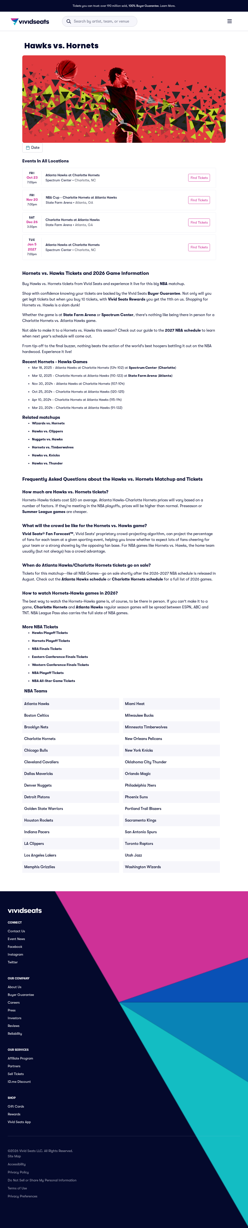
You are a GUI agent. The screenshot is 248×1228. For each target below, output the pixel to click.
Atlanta (165, 376)
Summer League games (43, 512)
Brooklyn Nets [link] (36, 727)
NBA (164, 284)
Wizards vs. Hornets (48, 423)
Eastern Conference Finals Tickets (60, 657)
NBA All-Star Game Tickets (53, 681)
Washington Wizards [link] (143, 867)
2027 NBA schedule (183, 330)
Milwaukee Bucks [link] (139, 715)
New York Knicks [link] (139, 750)
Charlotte (167, 368)
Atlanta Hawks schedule (84, 579)
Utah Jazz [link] (133, 855)
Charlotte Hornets (50, 607)
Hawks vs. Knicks (46, 455)
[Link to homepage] (31, 21)
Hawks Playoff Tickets (50, 633)
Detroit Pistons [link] (37, 797)
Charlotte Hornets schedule (137, 579)
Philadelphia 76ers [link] (140, 785)
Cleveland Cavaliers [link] (41, 762)
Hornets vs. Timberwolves (53, 447)
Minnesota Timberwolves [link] (146, 727)
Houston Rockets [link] (38, 820)
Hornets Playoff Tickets (51, 641)
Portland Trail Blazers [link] (143, 809)
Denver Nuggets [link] (38, 785)
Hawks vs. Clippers (47, 431)
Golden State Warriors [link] (43, 809)
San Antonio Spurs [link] (141, 832)
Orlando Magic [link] (138, 774)
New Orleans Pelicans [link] (143, 739)
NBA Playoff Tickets (48, 673)
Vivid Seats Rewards (126, 299)
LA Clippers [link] (34, 843)
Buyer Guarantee (164, 293)
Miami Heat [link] (135, 704)
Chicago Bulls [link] (36, 750)
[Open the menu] (229, 21)
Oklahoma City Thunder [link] (146, 762)
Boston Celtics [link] (36, 715)
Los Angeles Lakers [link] (40, 855)
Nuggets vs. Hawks (47, 439)
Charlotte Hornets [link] (39, 739)
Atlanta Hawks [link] (36, 704)
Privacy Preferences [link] (22, 1196)
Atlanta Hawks (89, 607)
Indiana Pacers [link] (36, 832)
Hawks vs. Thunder (47, 463)
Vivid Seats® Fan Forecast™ (47, 534)
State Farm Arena (79, 315)
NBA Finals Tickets (47, 649)
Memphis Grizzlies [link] (39, 867)
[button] (32, 147)
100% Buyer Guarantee (144, 6)
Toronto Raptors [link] (139, 843)
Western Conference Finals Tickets (60, 665)
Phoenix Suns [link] (136, 797)
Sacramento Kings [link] (140, 820)
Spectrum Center (117, 315)
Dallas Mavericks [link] (38, 774)
